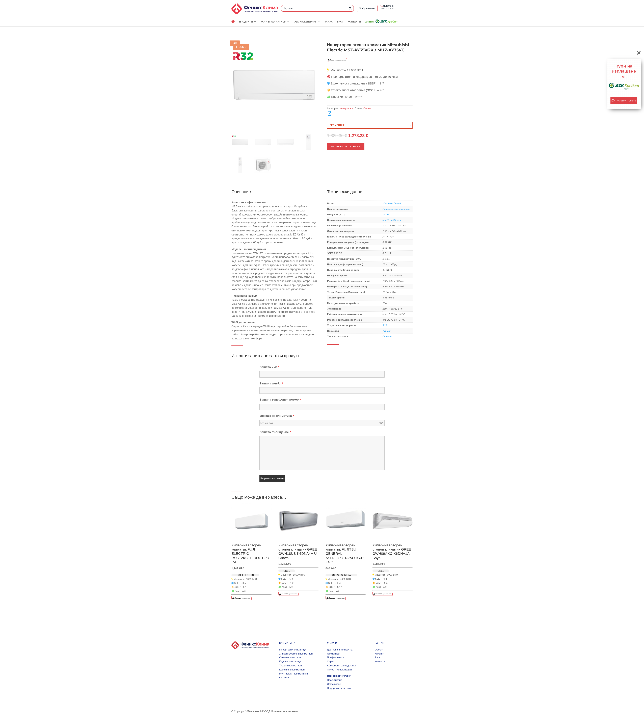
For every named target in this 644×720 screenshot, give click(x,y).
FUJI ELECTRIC (245, 575)
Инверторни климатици (396, 209)
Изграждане (334, 684)
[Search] (350, 8)
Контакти (380, 661)
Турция (386, 331)
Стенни (367, 108)
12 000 (386, 214)
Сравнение (368, 8)
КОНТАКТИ (354, 21)
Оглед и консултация (339, 669)
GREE (286, 571)
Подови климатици (290, 661)
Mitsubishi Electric (392, 203)
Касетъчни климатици (292, 669)
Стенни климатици (290, 657)
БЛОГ (340, 21)
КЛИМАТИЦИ (287, 643)
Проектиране (334, 680)
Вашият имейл (271, 383)
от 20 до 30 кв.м (392, 220)
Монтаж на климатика (276, 416)
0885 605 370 (387, 7)
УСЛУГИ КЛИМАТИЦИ (273, 21)
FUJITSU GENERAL (341, 575)
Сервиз (331, 661)
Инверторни (346, 108)
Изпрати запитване (345, 146)
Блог (377, 657)
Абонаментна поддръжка (341, 665)
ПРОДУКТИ (246, 21)
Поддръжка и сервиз (339, 688)
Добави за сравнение (337, 60)
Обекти (379, 649)
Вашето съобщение (275, 432)
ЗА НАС (328, 21)
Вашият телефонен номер (280, 399)
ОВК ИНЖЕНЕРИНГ (305, 21)
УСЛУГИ (332, 643)
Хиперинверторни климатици (296, 653)
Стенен (387, 336)
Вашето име (269, 367)
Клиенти (379, 653)
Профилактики (335, 657)
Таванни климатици (290, 665)
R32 (385, 325)
